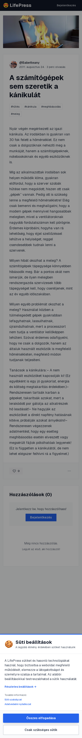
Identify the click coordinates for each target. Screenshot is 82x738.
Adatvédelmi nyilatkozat (18, 704)
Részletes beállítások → (20, 686)
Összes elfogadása (41, 718)
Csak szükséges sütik (41, 730)
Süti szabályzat (13, 699)
